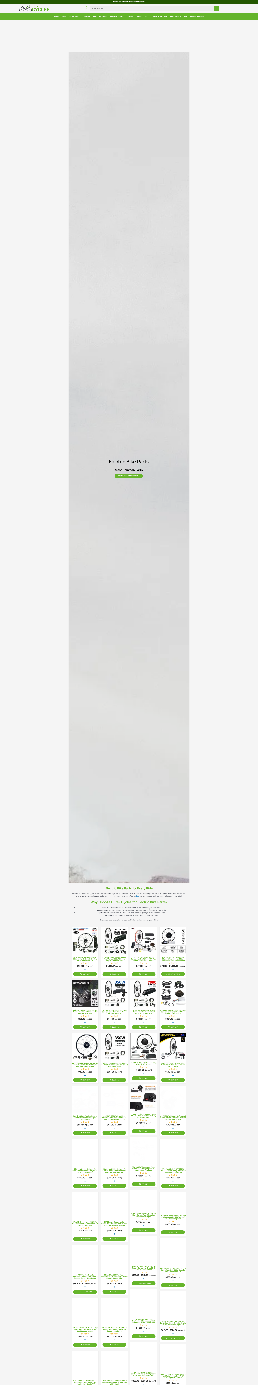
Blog (185, 16)
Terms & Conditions (159, 16)
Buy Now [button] (86, 974)
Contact (139, 16)
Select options (174, 974)
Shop (64, 16)
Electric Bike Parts (100, 16)
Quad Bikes (86, 16)
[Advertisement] (129, 35)
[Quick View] (85, 969)
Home (56, 16)
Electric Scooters (116, 16)
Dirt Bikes (129, 16)
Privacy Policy (175, 16)
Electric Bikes (74, 16)
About (147, 16)
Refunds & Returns (197, 16)
